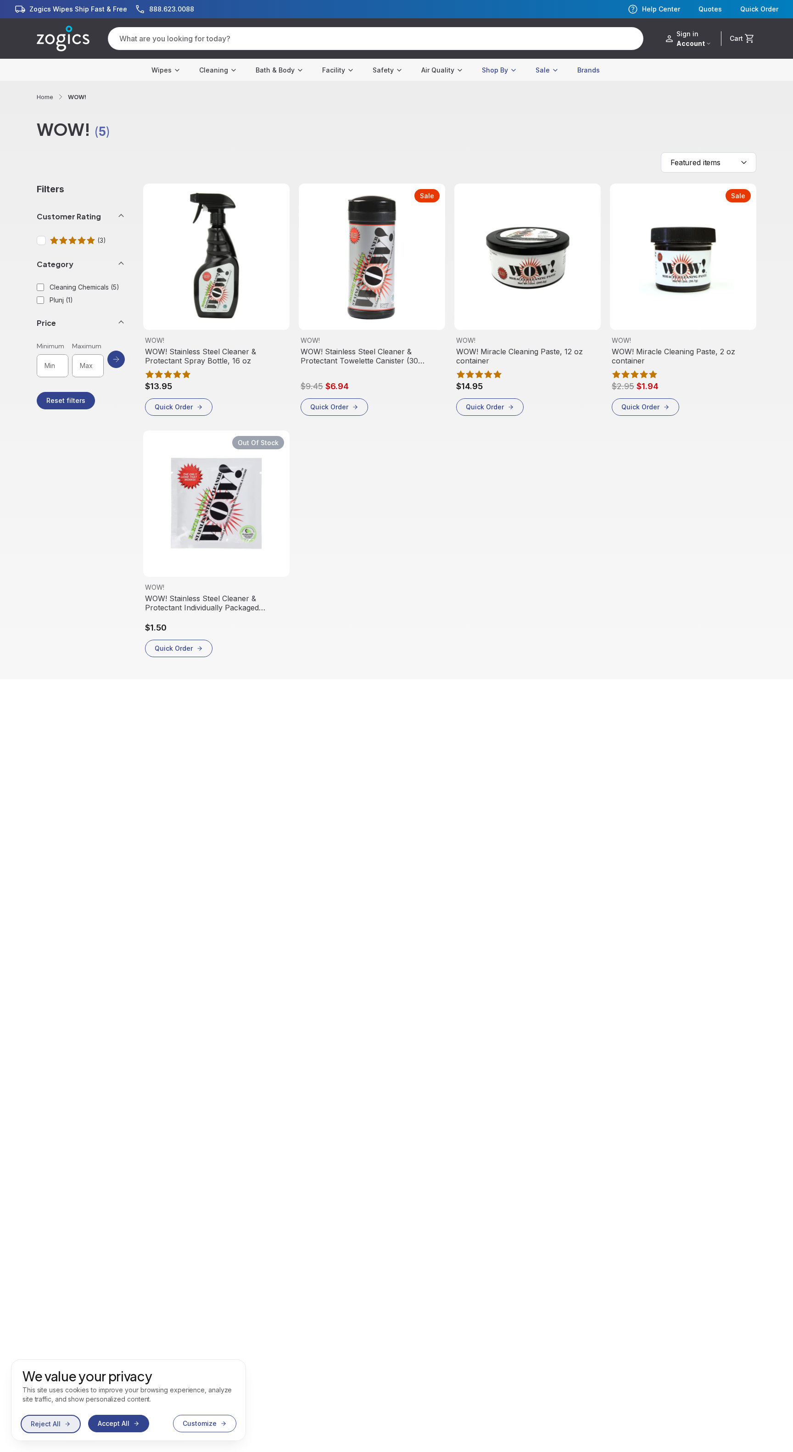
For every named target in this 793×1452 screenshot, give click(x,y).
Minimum (50, 346)
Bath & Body (275, 70)
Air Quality (437, 70)
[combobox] (708, 162)
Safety (383, 70)
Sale (543, 70)
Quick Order (759, 9)
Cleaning (213, 70)
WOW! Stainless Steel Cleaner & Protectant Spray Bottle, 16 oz (200, 356)
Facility (333, 70)
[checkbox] (41, 240)
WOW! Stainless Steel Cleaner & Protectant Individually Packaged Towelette (202, 603)
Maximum (86, 346)
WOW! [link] (77, 97)
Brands (588, 70)
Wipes (161, 70)
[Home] (63, 38)
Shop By (495, 70)
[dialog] (128, 1400)
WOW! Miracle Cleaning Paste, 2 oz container (673, 356)
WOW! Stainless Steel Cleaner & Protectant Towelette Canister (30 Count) (359, 356)
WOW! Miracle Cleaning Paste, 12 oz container (519, 356)
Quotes (710, 9)
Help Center (661, 9)
